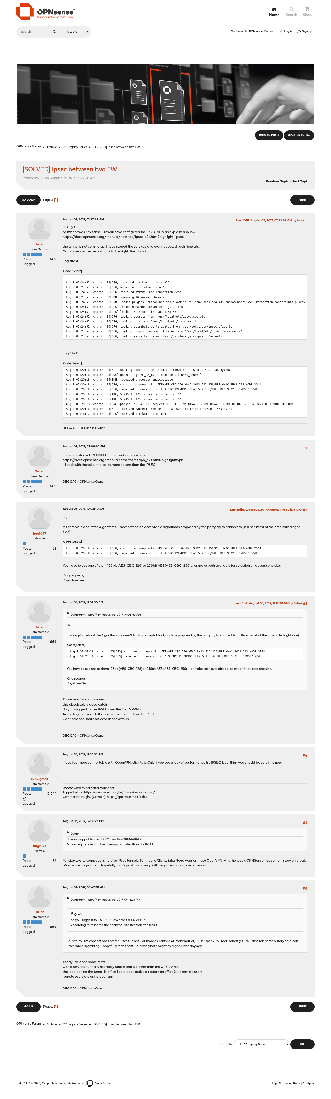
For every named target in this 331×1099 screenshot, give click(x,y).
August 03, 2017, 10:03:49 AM (83, 508)
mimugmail (39, 779)
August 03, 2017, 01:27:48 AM (83, 219)
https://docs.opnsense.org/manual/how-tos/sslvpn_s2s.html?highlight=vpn (123, 460)
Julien (39, 244)
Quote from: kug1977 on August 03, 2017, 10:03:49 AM (105, 614)
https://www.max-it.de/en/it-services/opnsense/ (119, 792)
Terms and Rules (289, 1083)
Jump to (226, 1044)
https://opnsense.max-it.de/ (127, 797)
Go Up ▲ (308, 1083)
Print (302, 200)
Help (274, 1083)
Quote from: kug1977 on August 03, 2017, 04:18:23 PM (105, 899)
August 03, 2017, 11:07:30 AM (83, 602)
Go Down (28, 200)
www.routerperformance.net (94, 788)
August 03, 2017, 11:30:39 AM (83, 754)
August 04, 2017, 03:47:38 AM (84, 887)
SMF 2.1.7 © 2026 (28, 1083)
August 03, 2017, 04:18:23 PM (83, 821)
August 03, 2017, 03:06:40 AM (84, 446)
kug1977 (39, 534)
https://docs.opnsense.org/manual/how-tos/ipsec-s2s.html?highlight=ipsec (123, 237)
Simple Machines (53, 1083)
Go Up (28, 1006)
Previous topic (277, 181)
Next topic (300, 181)
